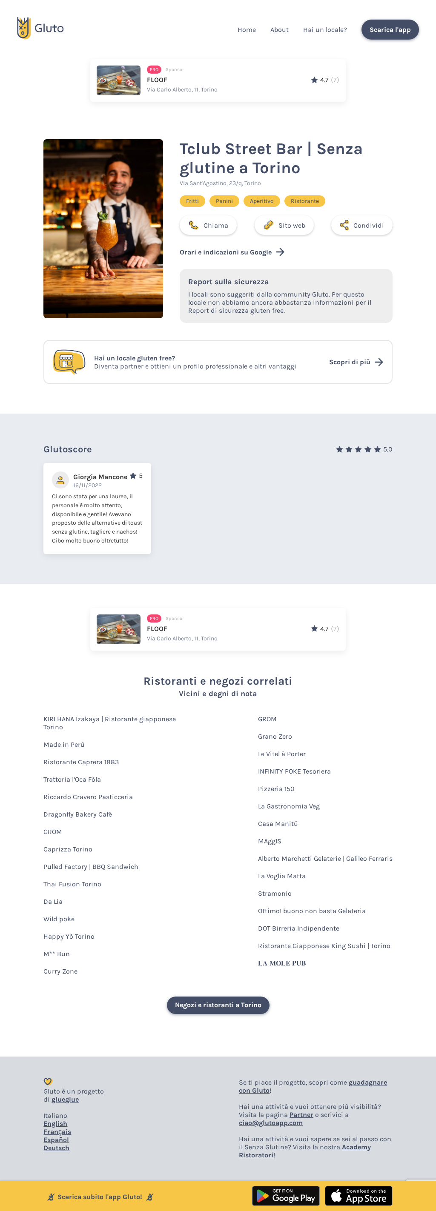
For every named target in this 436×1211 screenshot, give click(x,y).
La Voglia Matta (282, 876)
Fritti (192, 201)
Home (247, 30)
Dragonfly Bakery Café (77, 814)
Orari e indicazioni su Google (226, 252)
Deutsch (56, 1148)
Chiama (216, 225)
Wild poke (59, 919)
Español (56, 1140)
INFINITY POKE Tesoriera (294, 771)
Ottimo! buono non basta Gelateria (312, 911)
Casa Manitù (278, 824)
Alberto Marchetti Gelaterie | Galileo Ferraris (325, 858)
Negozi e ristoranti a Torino (218, 1005)
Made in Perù (64, 744)
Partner (301, 1115)
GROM (52, 832)
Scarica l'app (390, 30)
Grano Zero (275, 736)
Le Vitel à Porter (282, 754)
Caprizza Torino (67, 849)
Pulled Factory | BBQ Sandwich (90, 867)
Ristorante (305, 201)
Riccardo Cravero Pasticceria (88, 797)
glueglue (65, 1099)
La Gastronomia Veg (289, 806)
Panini (224, 201)
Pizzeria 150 (276, 789)
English (55, 1124)
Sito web (291, 225)
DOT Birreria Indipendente (298, 928)
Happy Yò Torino (69, 936)
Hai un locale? (325, 30)
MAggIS (269, 841)
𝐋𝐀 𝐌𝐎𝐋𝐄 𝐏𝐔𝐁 (282, 963)
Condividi (368, 225)
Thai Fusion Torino (72, 884)
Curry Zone (60, 971)
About (279, 30)
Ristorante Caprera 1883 (81, 762)
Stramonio (275, 893)
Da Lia (53, 901)
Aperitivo (262, 201)
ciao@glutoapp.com (271, 1123)
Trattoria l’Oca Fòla (72, 779)
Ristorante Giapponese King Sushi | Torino (324, 946)
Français (57, 1132)
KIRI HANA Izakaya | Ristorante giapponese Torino (109, 723)
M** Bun (56, 954)
